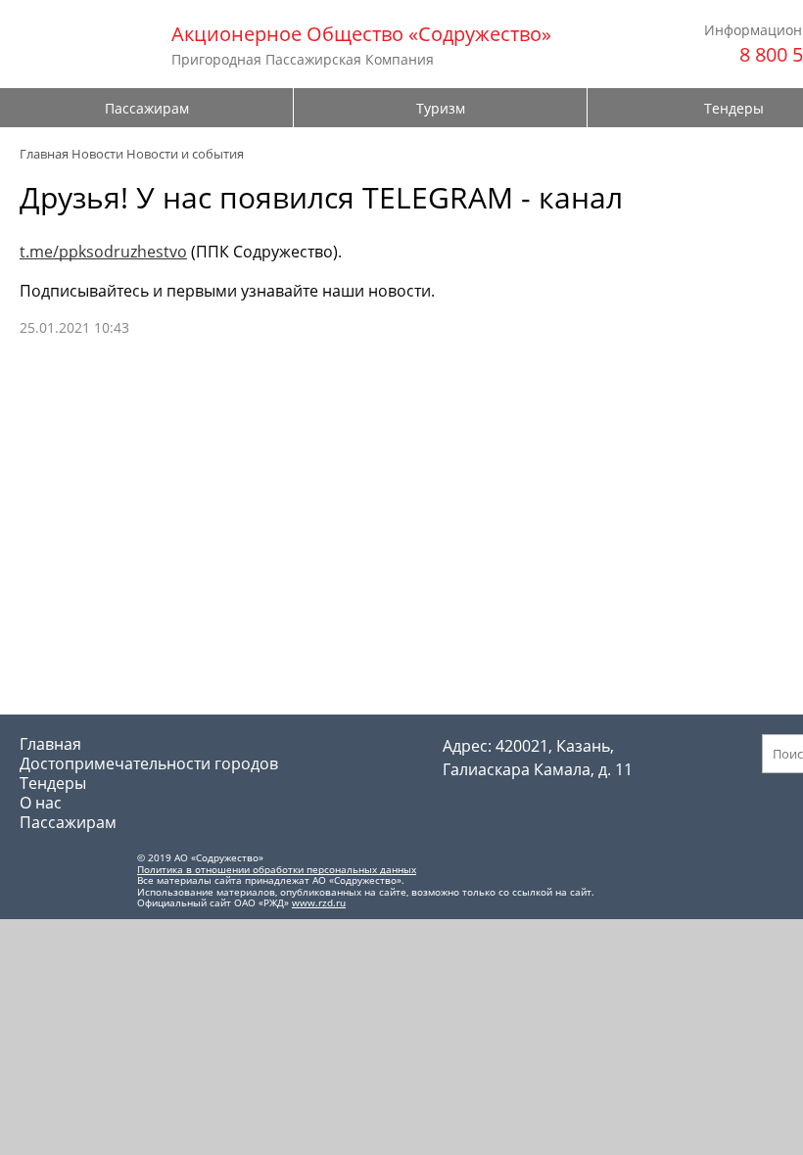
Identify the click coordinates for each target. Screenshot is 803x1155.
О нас (41, 802)
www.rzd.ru (319, 902)
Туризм (440, 108)
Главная (44, 153)
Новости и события (185, 153)
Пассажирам (147, 108)
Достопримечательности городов (149, 763)
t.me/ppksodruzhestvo (103, 251)
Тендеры (53, 783)
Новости (97, 153)
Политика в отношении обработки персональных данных (276, 869)
